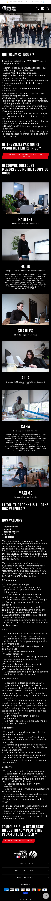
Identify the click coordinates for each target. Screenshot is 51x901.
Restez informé (25, 877)
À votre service (25, 863)
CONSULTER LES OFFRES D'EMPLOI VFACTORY (25, 156)
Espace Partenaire (25, 871)
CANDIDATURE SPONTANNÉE (18, 841)
